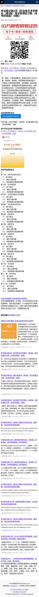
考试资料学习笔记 (19, 5)
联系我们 (19, 589)
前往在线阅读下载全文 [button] (10, 116)
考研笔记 (8, 5)
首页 (2, 5)
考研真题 (11, 315)
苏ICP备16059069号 (19, 592)
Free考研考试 (19, 2)
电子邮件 (26, 589)
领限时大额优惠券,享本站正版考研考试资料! (17, 321)
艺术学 (17, 315)
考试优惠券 (5, 347)
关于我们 (13, 589)
